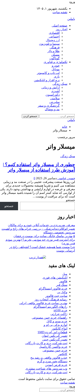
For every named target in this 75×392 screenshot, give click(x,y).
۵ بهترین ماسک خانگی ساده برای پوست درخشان (44, 236)
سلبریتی (54, 102)
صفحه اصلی (59, 25)
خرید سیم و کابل (56, 321)
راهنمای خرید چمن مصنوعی (49, 317)
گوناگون (54, 58)
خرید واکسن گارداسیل (53, 346)
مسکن (55, 54)
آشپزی (55, 91)
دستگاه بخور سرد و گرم (52, 361)
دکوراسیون (53, 94)
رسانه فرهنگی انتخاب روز (51, 299)
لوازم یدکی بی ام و (55, 325)
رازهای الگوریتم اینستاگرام (50, 306)
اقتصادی (54, 32)
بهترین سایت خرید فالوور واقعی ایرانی (43, 303)
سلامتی (55, 98)
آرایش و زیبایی (50, 87)
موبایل (56, 69)
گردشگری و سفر (49, 105)
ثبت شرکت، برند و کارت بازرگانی (46, 343)
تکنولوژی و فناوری (55, 62)
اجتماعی (54, 36)
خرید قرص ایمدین (56, 365)
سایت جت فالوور (56, 295)
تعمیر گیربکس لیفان (54, 335)
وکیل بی (62, 292)
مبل (64, 274)
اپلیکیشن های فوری (54, 277)
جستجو (70, 200)
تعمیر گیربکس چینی (54, 339)
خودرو (56, 65)
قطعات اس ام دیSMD (52, 332)
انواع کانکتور (59, 328)
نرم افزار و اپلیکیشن (47, 80)
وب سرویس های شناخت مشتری (46, 368)
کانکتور (62, 354)
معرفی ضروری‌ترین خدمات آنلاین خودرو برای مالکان (41, 225)
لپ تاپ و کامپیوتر (48, 72)
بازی (57, 76)
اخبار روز (61, 29)
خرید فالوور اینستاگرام (53, 288)
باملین (71, 18)
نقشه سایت (59, 12)
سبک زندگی (59, 83)
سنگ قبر (61, 284)
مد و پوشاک (52, 109)
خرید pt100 (60, 310)
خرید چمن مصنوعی (54, 350)
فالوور (63, 281)
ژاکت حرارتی (58, 314)
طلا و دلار (54, 51)
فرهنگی (55, 47)
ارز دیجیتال (53, 40)
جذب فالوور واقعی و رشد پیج (48, 357)
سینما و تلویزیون (49, 43)
